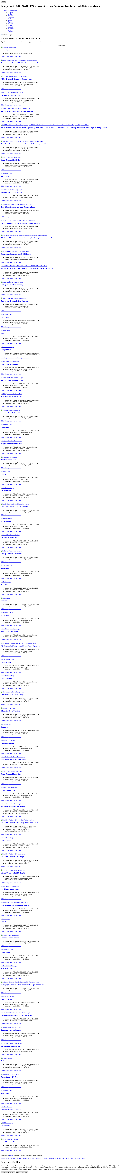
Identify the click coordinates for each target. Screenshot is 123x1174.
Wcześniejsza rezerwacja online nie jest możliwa (15, 358)
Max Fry (4, 584)
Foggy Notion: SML (8, 790)
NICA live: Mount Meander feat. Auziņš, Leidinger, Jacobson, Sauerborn (28, 238)
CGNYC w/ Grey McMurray (11, 95)
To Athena (5, 1093)
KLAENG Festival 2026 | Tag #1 (13, 806)
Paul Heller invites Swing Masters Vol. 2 (15, 507)
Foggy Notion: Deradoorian (11, 443)
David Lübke (6, 840)
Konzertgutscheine (8, 50)
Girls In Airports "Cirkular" (11, 1109)
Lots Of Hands (6, 678)
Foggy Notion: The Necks (10, 160)
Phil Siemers (5, 1126)
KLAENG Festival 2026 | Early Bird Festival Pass (19, 823)
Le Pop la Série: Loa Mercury (12, 285)
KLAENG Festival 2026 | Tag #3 (13, 873)
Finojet (3, 474)
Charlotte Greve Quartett (10, 711)
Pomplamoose (6, 350)
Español (10, 22)
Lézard (3, 921)
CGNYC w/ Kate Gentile (10, 537)
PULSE (4, 333)
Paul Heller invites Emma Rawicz (13, 759)
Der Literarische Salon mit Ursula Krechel (16, 1015)
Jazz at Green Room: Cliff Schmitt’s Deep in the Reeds (21, 63)
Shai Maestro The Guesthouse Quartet (15, 905)
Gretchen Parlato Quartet (10, 413)
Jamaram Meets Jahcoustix (11, 1030)
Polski (9, 18)
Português (11, 28)
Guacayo (4, 727)
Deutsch (10, 12)
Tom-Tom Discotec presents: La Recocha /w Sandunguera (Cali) (24, 144)
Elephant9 (5, 427)
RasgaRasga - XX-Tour (9, 1077)
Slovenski (11, 31)
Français (10, 15)
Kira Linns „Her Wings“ (10, 631)
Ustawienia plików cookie (77, 1158)
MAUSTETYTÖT (8, 968)
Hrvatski (10, 27)
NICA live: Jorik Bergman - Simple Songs (16, 79)
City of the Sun (6, 999)
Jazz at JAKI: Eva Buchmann (12, 380)
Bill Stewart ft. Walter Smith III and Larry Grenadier (20, 646)
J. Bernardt (5, 1061)
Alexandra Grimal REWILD (11, 1046)
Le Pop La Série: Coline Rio (11, 554)
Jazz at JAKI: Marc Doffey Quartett (14, 301)
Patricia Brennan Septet (10, 889)
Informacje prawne (16, 1158)
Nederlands (11, 17)
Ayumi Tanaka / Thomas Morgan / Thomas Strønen (20, 223)
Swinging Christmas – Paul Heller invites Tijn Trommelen (22, 985)
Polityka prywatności (28, 1158)
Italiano (10, 20)
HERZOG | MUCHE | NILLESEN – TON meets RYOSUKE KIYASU (27, 268)
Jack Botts (5, 176)
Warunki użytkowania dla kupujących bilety (56, 1158)
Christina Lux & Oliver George (12, 695)
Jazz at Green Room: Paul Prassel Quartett (17, 111)
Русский (10, 23)
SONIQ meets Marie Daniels (11, 396)
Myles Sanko (6, 615)
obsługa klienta (5, 1158)
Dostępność (39, 1158)
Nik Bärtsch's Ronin (8, 460)
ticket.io (11, 1155)
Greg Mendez (6, 662)
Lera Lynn (5, 317)
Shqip (9, 30)
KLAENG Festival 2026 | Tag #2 (13, 857)
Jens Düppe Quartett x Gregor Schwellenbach (18, 207)
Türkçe (10, 25)
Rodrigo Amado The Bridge (11, 192)
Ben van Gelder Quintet (10, 938)
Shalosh (4, 601)
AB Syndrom (6, 491)
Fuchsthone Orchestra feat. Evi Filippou (16, 254)
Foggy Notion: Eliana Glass (11, 774)
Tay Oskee (5, 568)
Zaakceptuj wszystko (21, 1172)
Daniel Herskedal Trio (9, 1142)
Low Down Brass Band (9, 364)
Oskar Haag (5, 952)
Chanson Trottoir (7, 743)
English (10, 14)
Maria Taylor (6, 521)
